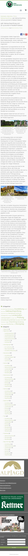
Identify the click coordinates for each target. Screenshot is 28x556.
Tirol (14, 16)
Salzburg (5, 388)
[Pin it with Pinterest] (26, 34)
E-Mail (2, 544)
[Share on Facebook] (21, 34)
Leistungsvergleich (6, 317)
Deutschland (3, 311)
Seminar (12, 320)
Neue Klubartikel (9, 348)
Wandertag (20, 322)
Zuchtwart (7, 342)
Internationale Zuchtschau (14, 313)
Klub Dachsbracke (15, 554)
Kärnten (5, 363)
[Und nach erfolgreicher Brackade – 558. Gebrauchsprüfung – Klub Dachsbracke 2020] (21, 190)
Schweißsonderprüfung (10, 350)
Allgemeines (6, 331)
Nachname (3, 542)
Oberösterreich (6, 375)
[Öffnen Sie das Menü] (20, 10)
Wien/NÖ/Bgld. (7, 441)
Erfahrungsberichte (9, 336)
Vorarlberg (5, 433)
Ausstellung (19, 309)
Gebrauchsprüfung (6, 18)
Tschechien (3, 322)
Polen (16, 317)
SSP (24, 320)
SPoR (21, 320)
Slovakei (18, 320)
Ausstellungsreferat (9, 335)
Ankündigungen (7, 344)
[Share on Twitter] (24, 34)
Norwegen (12, 317)
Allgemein (5, 329)
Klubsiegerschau (4, 315)
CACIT (25, 309)
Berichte (9, 16)
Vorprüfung (13, 322)
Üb (14, 324)
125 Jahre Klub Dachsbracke (7, 309)
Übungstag (19, 324)
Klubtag (9, 315)
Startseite (3, 16)
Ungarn (7, 322)
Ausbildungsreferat (9, 333)
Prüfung (20, 317)
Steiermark (5, 400)
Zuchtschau (10, 324)
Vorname (2, 539)
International (6, 353)
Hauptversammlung (4, 313)
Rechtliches (7, 340)
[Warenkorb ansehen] (26, 10)
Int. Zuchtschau (8, 347)
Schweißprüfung (5, 320)
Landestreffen (16, 315)
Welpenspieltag (3, 324)
